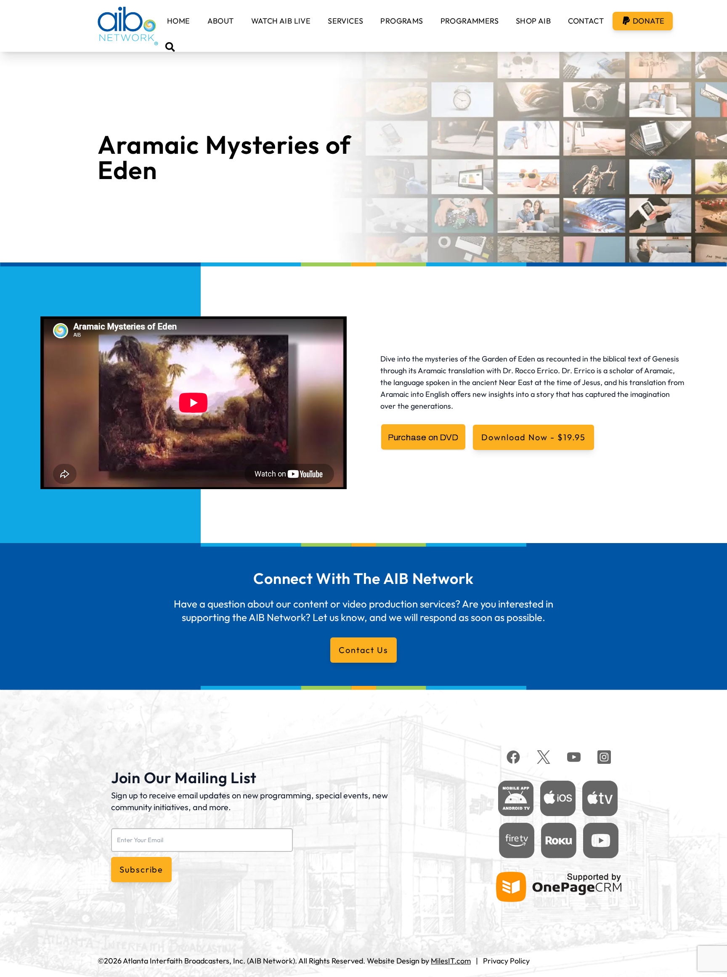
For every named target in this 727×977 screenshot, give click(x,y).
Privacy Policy (506, 961)
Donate (648, 21)
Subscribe (141, 869)
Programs (401, 21)
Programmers (469, 21)
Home (178, 21)
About (220, 21)
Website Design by (419, 961)
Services (345, 21)
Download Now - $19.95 (533, 437)
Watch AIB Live (281, 21)
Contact (586, 21)
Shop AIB (533, 21)
